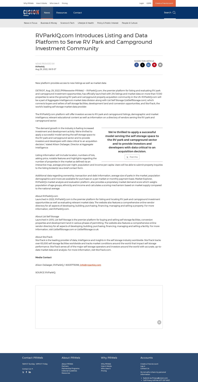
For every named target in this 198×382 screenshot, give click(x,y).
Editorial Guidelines (69, 371)
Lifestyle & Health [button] (86, 23)
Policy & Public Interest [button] (107, 23)
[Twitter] (23, 372)
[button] (99, 305)
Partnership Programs (70, 368)
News (47, 12)
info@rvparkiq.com (90, 265)
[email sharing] (160, 65)
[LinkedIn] (30, 372)
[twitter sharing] (142, 65)
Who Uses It (54, 3)
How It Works (41, 3)
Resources (61, 12)
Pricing (65, 3)
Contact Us (26, 369)
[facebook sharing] (136, 65)
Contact (77, 12)
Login (142, 3)
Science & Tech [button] (67, 23)
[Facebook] (26, 372)
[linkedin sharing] (148, 65)
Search (167, 12)
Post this (134, 157)
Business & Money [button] (49, 23)
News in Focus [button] (30, 23)
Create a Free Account (164, 3)
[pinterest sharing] (154, 65)
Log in (142, 366)
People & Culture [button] (129, 23)
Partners (65, 366)
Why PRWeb (29, 3)
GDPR (149, 3)
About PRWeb (67, 364)
